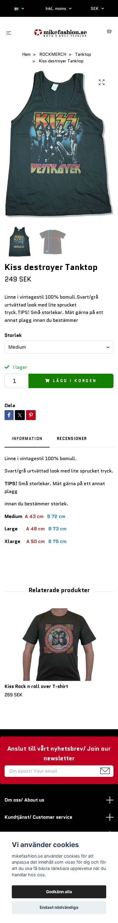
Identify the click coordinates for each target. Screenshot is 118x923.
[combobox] (59, 347)
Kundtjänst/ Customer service (38, 817)
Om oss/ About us (24, 799)
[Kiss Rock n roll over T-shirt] (59, 644)
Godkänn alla (59, 891)
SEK (95, 8)
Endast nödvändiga (59, 907)
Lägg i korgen (75, 381)
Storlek (13, 335)
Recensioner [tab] (72, 438)
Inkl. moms (56, 8)
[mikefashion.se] (60, 32)
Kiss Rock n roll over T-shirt (36, 686)
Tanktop (83, 54)
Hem (26, 54)
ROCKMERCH (52, 54)
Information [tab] (27, 438)
